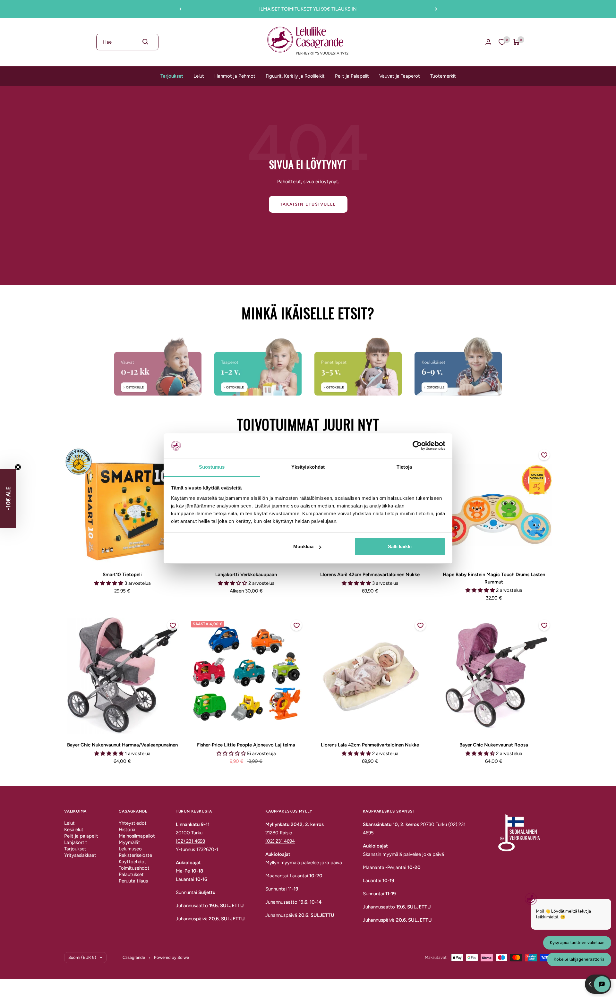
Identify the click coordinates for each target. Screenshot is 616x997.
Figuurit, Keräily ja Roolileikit (295, 76)
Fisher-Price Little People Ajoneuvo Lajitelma (246, 745)
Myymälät (129, 842)
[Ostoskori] (516, 42)
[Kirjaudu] (488, 42)
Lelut (198, 76)
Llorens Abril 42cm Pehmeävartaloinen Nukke (370, 574)
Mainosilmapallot (137, 836)
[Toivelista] (502, 42)
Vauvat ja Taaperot (399, 76)
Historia (127, 829)
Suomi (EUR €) (82, 957)
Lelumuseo (130, 849)
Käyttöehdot (132, 862)
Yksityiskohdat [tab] (308, 467)
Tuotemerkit (443, 76)
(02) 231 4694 (280, 841)
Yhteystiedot (133, 823)
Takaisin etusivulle (308, 204)
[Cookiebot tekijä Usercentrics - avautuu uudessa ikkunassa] (417, 445)
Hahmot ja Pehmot (234, 76)
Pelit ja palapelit (81, 836)
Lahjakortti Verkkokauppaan (246, 574)
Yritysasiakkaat (80, 855)
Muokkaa (303, 546)
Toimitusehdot (134, 868)
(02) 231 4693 (190, 841)
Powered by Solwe (171, 957)
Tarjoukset (171, 76)
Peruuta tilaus (133, 881)
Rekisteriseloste (135, 855)
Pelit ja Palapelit (352, 76)
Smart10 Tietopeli (122, 574)
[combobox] (127, 42)
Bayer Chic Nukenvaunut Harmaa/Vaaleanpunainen (122, 745)
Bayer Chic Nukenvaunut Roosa (493, 745)
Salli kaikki (400, 546)
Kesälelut (73, 829)
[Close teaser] (18, 467)
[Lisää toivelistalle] (544, 455)
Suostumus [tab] (212, 467)
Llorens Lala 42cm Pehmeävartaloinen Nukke (370, 745)
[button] (8, 498)
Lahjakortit (75, 842)
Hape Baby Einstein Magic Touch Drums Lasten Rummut (494, 578)
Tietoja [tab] (404, 467)
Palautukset (131, 874)
